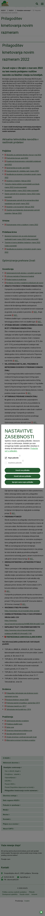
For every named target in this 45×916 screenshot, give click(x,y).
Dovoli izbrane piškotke (22, 476)
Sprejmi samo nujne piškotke (22, 482)
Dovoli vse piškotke (23, 470)
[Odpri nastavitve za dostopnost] (41, 912)
